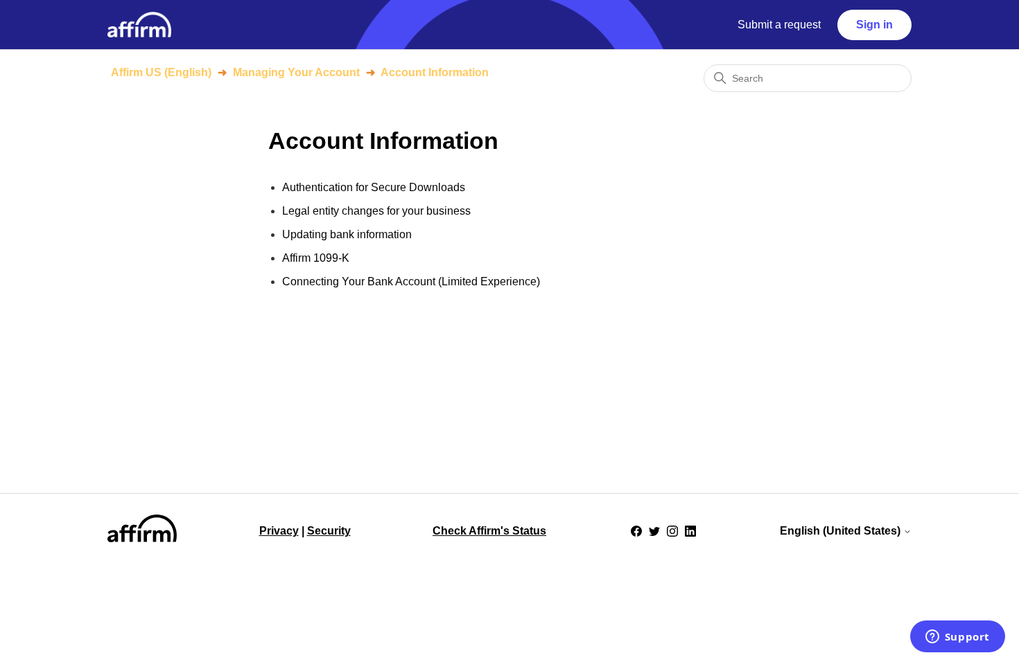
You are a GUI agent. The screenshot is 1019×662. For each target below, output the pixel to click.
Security (329, 531)
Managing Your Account (296, 72)
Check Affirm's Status (489, 531)
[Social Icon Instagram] (672, 531)
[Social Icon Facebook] (636, 531)
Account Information (435, 72)
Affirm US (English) (161, 72)
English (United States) (841, 531)
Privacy (279, 531)
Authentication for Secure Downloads (373, 187)
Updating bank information (347, 234)
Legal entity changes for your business (376, 211)
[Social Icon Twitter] (654, 531)
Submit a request (779, 24)
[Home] (139, 24)
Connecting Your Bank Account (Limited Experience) (411, 281)
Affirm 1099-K (315, 258)
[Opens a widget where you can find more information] (957, 637)
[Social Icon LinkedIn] (690, 531)
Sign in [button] (874, 24)
